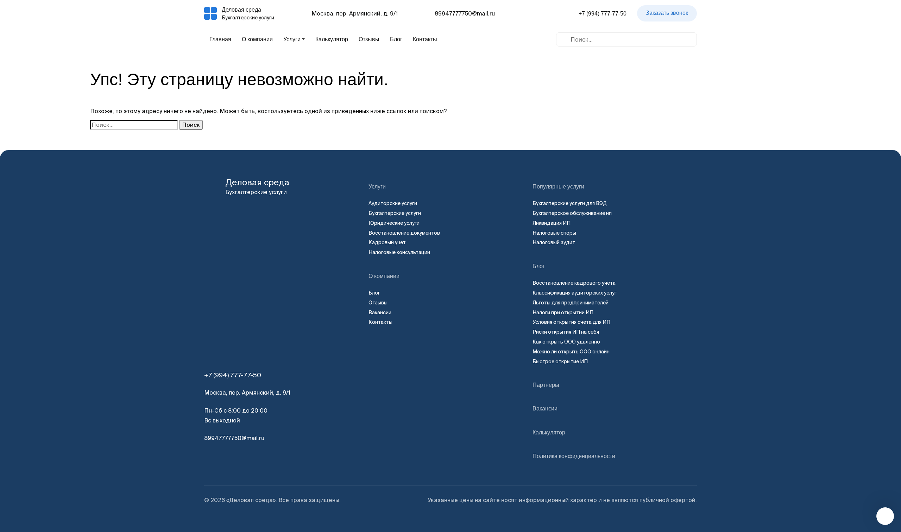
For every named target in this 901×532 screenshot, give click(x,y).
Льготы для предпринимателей (571, 302)
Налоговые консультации (399, 252)
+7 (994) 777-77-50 (602, 14)
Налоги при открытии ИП (563, 312)
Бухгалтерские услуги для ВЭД (570, 203)
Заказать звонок (667, 13)
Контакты (425, 39)
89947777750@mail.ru (465, 13)
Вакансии (379, 312)
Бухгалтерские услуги (394, 213)
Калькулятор (331, 39)
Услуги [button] (292, 39)
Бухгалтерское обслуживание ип (572, 213)
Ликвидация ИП (552, 223)
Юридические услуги (394, 223)
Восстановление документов (404, 233)
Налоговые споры (554, 233)
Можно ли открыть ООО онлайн (571, 351)
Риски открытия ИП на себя (566, 332)
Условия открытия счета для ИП (571, 322)
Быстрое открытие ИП (560, 361)
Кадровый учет (387, 242)
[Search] (564, 39)
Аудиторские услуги (392, 203)
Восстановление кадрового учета (574, 283)
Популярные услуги (558, 187)
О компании (257, 39)
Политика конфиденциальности (574, 456)
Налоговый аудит (554, 242)
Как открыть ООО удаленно (566, 342)
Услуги (377, 187)
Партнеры (546, 385)
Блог (396, 39)
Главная (220, 39)
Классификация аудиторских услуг (575, 293)
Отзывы (369, 39)
